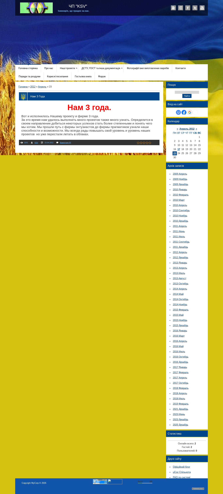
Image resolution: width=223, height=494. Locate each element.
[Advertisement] (111, 40)
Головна (23, 86)
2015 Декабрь (180, 325)
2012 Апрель (180, 252)
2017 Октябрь (180, 383)
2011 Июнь (179, 231)
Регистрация (173, 7)
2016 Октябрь (180, 357)
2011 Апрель (180, 226)
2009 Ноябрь (180, 179)
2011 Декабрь (180, 247)
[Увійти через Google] (189, 112)
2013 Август (179, 278)
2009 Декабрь (180, 184)
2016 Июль (179, 351)
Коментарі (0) (65, 143)
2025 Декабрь (180, 424)
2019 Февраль (181, 404)
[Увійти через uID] (178, 112)
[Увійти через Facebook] (184, 112)
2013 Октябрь (180, 283)
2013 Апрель (180, 268)
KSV (36, 143)
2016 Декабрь (180, 362)
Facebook (187, 7)
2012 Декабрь (180, 257)
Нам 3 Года (37, 96)
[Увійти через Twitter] (195, 112)
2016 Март (179, 336)
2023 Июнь (179, 414)
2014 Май (178, 294)
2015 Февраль (181, 309)
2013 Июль (179, 273)
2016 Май (178, 346)
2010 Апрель (180, 205)
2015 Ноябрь (180, 320)
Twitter (194, 7)
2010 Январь (180, 189)
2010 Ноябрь (180, 215)
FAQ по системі (181, 477)
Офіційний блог (181, 467)
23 (174, 153)
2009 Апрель (180, 174)
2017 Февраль (181, 372)
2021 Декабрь (180, 409)
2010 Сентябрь (181, 210)
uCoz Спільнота (182, 472)
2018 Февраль (181, 388)
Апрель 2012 (186, 129)
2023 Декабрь (180, 419)
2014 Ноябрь (180, 304)
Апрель (42, 86)
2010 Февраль (181, 195)
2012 (32, 86)
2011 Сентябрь (181, 242)
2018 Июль (179, 398)
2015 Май (178, 315)
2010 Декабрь (180, 221)
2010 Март (179, 200)
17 (178, 149)
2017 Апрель (180, 377)
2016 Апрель (180, 341)
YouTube (202, 7)
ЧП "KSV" (77, 6)
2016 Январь (180, 330)
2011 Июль (179, 236)
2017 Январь (180, 367)
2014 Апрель (180, 289)
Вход (180, 7)
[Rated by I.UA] (115, 483)
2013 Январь (180, 262)
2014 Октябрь (180, 299)
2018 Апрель (180, 393)
